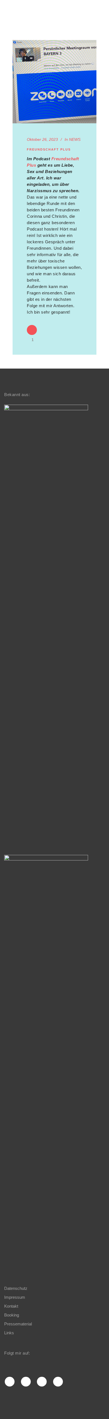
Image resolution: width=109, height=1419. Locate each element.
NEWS (74, 139)
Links (9, 1332)
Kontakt (11, 1306)
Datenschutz (15, 1288)
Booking (11, 1315)
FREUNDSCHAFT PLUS (49, 149)
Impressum (14, 1297)
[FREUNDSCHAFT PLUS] (54, 81)
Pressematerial (18, 1324)
